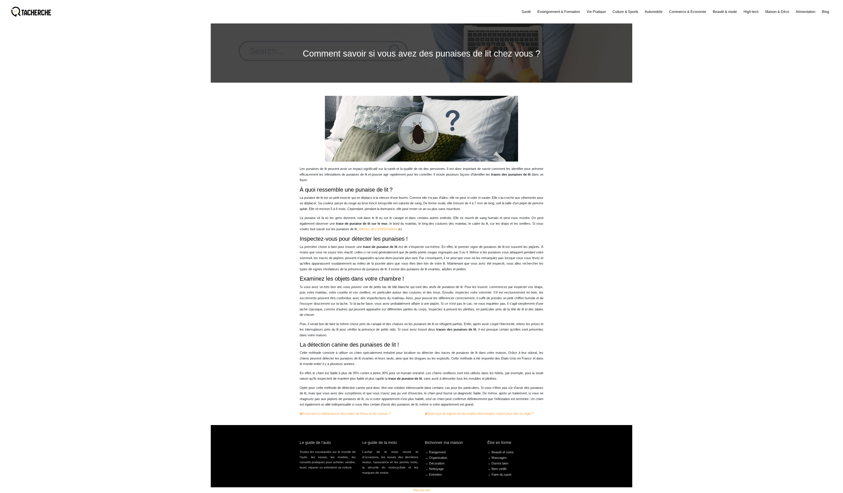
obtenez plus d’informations (378, 229)
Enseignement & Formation (558, 12)
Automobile (654, 12)
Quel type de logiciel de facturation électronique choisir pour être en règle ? (481, 413)
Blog (825, 12)
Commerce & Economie (687, 12)
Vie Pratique (596, 12)
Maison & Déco (777, 12)
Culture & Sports (625, 12)
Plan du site (421, 490)
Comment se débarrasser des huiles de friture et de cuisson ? (347, 413)
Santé (526, 12)
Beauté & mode (725, 12)
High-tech (751, 12)
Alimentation (805, 12)
